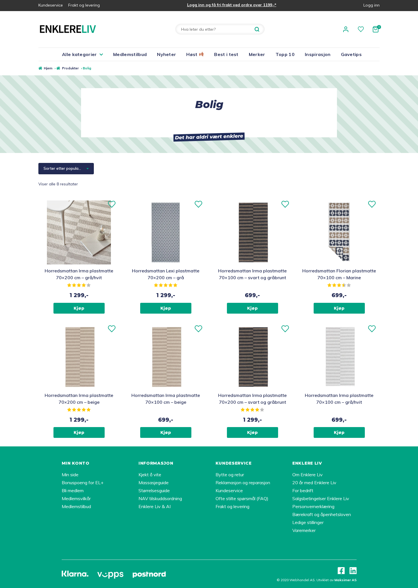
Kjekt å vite (149, 474)
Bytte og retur (230, 474)
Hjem (48, 68)
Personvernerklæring (313, 506)
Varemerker (304, 530)
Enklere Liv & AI (154, 506)
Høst (192, 54)
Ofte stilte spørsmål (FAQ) (242, 498)
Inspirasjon (318, 54)
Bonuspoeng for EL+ (83, 482)
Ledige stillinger (308, 522)
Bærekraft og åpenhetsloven (321, 514)
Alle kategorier (79, 54)
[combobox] (66, 168)
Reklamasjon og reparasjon (243, 482)
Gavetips (351, 54)
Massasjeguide (153, 482)
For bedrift (302, 490)
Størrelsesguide (154, 490)
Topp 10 (285, 54)
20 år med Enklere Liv (314, 482)
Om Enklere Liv (307, 474)
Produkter (70, 68)
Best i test (226, 54)
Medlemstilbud (130, 54)
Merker (257, 54)
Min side (70, 474)
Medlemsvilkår (76, 498)
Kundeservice (50, 5)
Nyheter (166, 54)
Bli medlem (73, 490)
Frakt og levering (84, 5)
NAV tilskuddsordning (160, 498)
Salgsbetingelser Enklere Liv (320, 498)
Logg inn (371, 5)
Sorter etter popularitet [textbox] (65, 168)
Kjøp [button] (79, 308)
